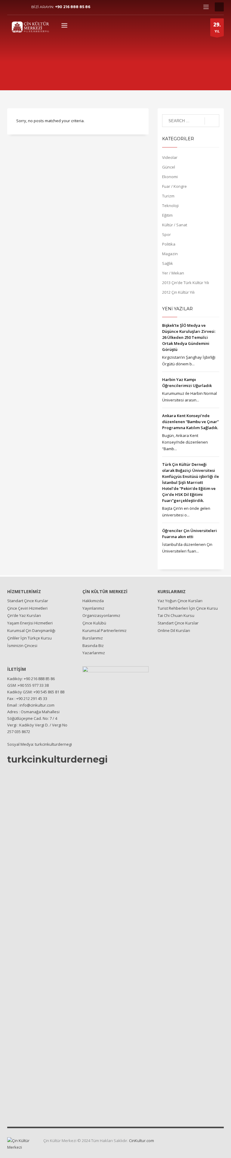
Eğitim (167, 215)
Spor (166, 234)
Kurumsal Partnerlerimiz (104, 630)
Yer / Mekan (173, 273)
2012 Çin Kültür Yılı (178, 292)
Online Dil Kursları (174, 630)
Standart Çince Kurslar (27, 600)
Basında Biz (93, 645)
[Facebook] (11, 6)
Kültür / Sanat (174, 225)
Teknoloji (170, 205)
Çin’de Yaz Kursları (24, 615)
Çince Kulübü (94, 623)
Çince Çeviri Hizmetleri (27, 608)
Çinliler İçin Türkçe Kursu (29, 638)
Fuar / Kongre (174, 186)
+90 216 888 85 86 (72, 7)
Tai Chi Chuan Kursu (176, 615)
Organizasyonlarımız (101, 615)
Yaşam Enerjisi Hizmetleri (30, 623)
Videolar (169, 157)
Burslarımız (92, 638)
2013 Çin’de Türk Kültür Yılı (185, 282)
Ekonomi (170, 176)
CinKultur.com (141, 1140)
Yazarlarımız (93, 652)
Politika (168, 244)
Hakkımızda (93, 600)
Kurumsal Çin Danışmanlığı (31, 630)
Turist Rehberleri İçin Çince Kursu (188, 608)
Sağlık (167, 263)
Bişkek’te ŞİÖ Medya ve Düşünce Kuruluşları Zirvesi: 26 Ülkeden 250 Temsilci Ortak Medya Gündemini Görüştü (188, 337)
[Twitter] (20, 6)
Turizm (168, 196)
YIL (217, 27)
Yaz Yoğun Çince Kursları (180, 600)
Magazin (170, 253)
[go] (212, 121)
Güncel (168, 167)
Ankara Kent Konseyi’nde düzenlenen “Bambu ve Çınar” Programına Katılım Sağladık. (190, 421)
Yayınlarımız (93, 608)
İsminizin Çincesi (22, 645)
